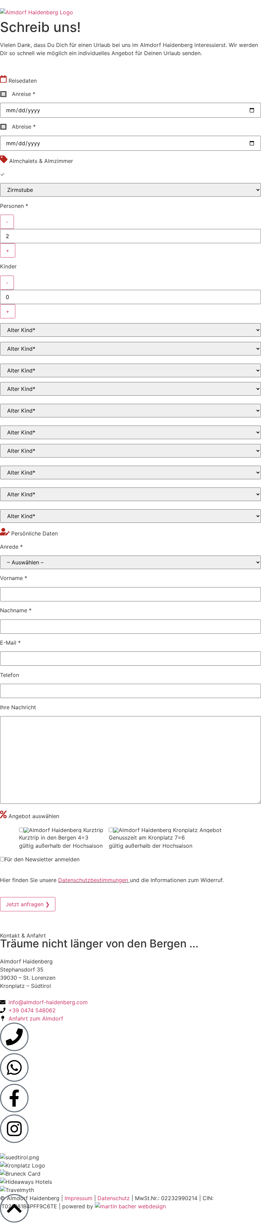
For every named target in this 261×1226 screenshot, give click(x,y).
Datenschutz (115, 1198)
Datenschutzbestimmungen (94, 880)
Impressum (79, 1198)
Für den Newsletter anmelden (42, 859)
